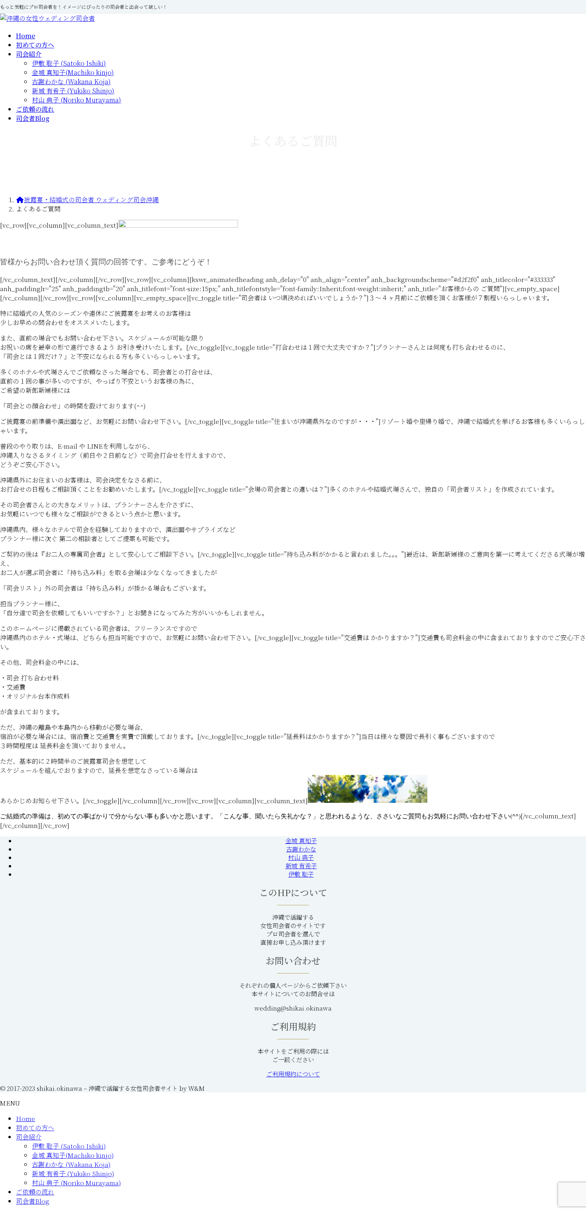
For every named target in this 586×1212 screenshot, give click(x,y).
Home (25, 1118)
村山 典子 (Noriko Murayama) (76, 99)
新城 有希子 (301, 865)
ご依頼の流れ (35, 1191)
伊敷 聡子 (301, 874)
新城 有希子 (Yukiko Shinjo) (73, 90)
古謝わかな (301, 849)
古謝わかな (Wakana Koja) (71, 81)
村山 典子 (301, 857)
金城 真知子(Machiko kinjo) (73, 72)
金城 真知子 (301, 840)
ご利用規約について (293, 1074)
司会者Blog (32, 1201)
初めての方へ (35, 1127)
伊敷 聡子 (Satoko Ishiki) (69, 63)
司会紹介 (28, 1136)
